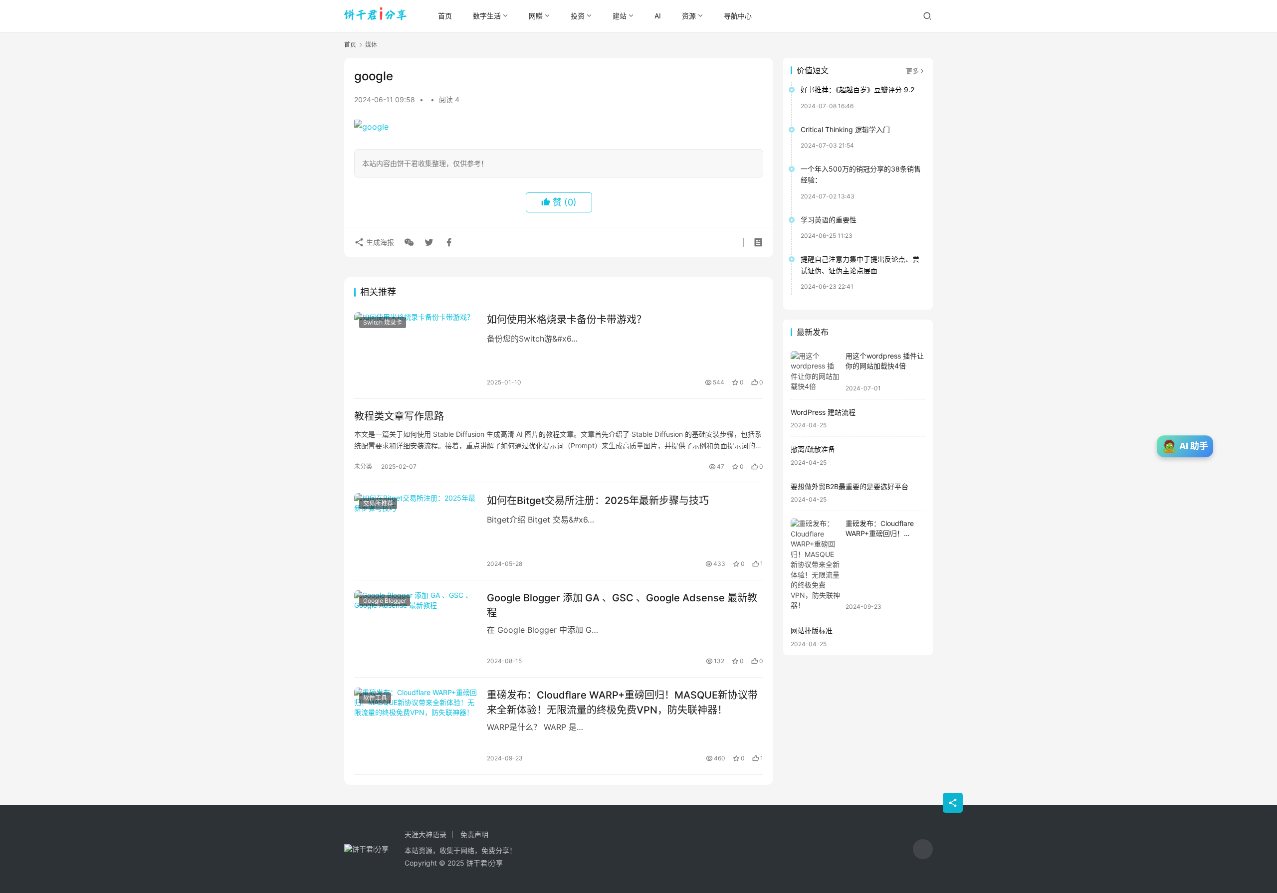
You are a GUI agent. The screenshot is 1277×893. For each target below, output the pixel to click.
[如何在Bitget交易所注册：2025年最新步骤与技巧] (415, 531)
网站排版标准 (812, 630)
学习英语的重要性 (828, 219)
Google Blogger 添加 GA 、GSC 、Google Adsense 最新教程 (622, 605)
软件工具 (375, 698)
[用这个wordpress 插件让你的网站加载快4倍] (816, 371)
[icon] (923, 849)
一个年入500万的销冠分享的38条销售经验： (861, 174)
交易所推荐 (378, 503)
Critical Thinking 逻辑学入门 (845, 129)
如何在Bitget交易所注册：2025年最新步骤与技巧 (598, 501)
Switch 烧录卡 (382, 322)
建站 (620, 15)
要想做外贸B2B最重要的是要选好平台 (849, 486)
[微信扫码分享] (409, 242)
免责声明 (474, 834)
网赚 (536, 15)
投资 (578, 15)
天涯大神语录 (425, 834)
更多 (912, 71)
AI (657, 15)
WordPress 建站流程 (823, 412)
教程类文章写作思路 (399, 416)
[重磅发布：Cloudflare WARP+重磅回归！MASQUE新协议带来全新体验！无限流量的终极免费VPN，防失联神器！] (415, 726)
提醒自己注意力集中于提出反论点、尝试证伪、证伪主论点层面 (860, 264)
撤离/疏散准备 (813, 449)
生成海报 (379, 242)
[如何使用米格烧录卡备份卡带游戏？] (415, 350)
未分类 (363, 466)
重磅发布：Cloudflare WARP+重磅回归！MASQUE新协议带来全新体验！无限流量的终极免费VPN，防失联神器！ (622, 702)
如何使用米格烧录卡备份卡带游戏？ (566, 320)
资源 (689, 15)
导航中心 (738, 15)
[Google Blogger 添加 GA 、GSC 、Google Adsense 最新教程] (415, 628)
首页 (445, 15)
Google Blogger (384, 600)
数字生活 (487, 15)
